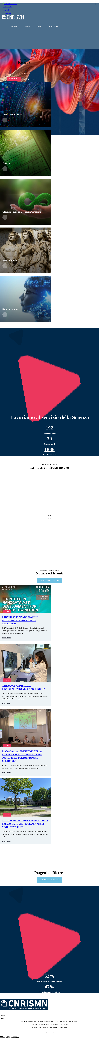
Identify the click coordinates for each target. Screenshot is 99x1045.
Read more (6, 638)
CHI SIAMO (13, 79)
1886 (49, 449)
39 (49, 438)
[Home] (12, 17)
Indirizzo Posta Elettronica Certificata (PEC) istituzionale (49, 1028)
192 (49, 428)
